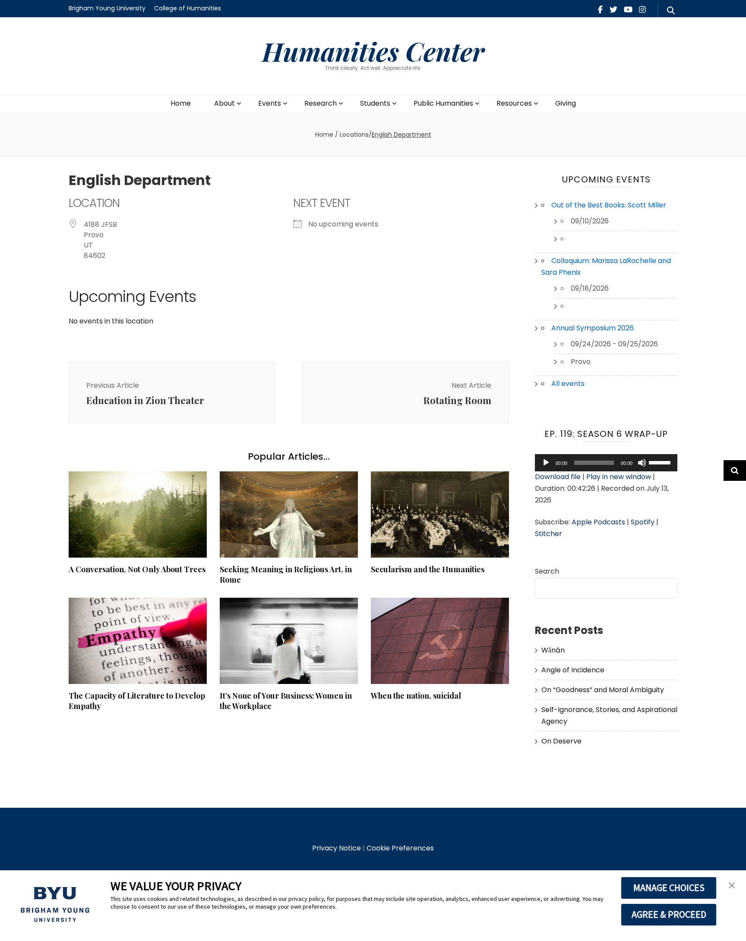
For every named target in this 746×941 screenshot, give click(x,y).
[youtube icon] (628, 9)
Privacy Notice (336, 848)
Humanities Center (373, 51)
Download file (558, 477)
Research (320, 103)
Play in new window (618, 477)
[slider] (661, 462)
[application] (606, 462)
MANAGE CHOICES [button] (669, 887)
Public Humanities (443, 103)
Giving (565, 103)
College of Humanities (187, 8)
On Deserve (561, 741)
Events (269, 103)
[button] (731, 886)
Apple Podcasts (598, 522)
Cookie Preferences (400, 848)
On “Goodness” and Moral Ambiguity (602, 690)
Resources (514, 103)
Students (375, 103)
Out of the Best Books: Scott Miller (608, 205)
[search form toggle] (671, 10)
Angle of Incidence (572, 670)
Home (181, 103)
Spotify (642, 522)
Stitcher (548, 534)
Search (547, 571)
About (224, 103)
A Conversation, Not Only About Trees (137, 569)
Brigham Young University (107, 8)
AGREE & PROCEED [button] (669, 914)
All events (568, 384)
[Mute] (642, 462)
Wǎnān (553, 650)
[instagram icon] (642, 9)
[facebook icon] (600, 9)
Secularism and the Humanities (427, 569)
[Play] (546, 462)
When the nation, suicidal (416, 695)
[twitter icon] (613, 9)
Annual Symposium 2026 (592, 328)
